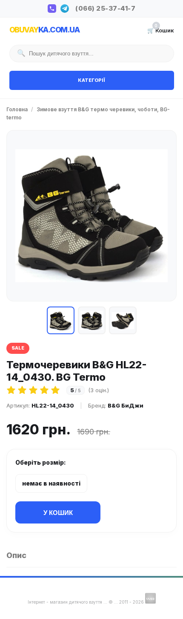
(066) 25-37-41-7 (105, 8)
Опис (16, 555)
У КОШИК (58, 512)
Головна (17, 109)
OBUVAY (44, 29)
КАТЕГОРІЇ (91, 80)
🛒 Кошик (160, 30)
